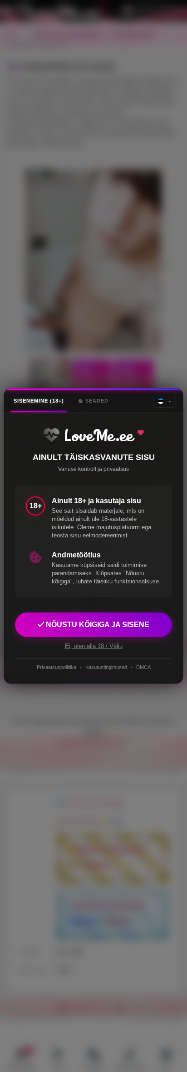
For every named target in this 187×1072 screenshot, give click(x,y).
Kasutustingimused (106, 667)
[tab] (39, 401)
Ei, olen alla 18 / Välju (94, 646)
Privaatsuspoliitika (56, 667)
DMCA (143, 667)
